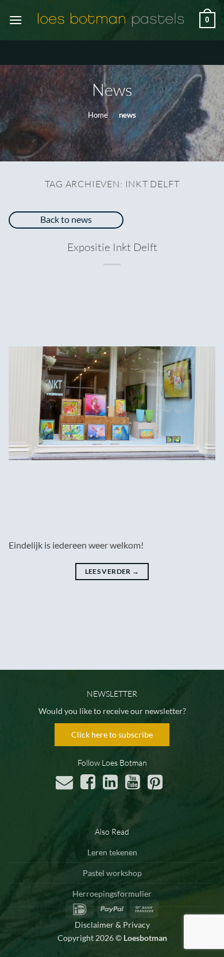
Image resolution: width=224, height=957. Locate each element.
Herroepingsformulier (112, 893)
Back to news (66, 219)
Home (98, 114)
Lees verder (112, 571)
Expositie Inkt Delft (112, 247)
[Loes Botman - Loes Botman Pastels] (111, 20)
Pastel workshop (112, 873)
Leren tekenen (112, 852)
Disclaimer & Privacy (112, 924)
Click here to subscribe (112, 734)
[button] (15, 20)
